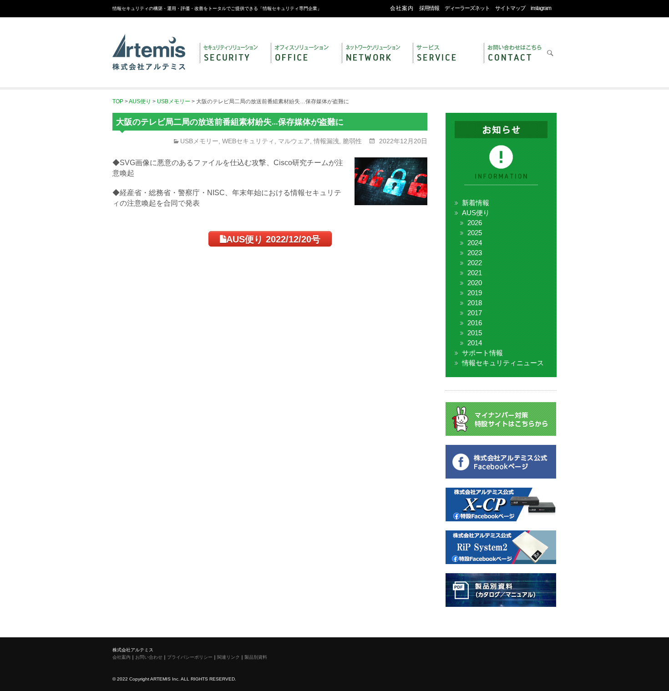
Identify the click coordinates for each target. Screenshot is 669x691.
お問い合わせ (514, 54)
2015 (474, 333)
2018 (474, 303)
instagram (541, 8)
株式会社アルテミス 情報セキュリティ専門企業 (148, 42)
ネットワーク (372, 54)
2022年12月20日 (402, 141)
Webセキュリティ (248, 141)
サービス (443, 54)
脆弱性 (352, 141)
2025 (474, 233)
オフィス (301, 54)
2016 (474, 323)
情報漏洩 (326, 141)
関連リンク (228, 657)
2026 (474, 223)
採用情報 (429, 8)
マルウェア (294, 141)
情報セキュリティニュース (503, 363)
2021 (474, 273)
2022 (474, 263)
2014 (474, 343)
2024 (474, 243)
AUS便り (476, 213)
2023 (474, 253)
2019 (474, 293)
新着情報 (475, 203)
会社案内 (402, 8)
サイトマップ (510, 8)
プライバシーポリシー (190, 657)
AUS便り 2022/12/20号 (273, 239)
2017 (474, 313)
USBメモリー (199, 141)
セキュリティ (230, 54)
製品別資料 (255, 657)
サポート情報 (482, 353)
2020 (474, 283)
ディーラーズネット (467, 8)
